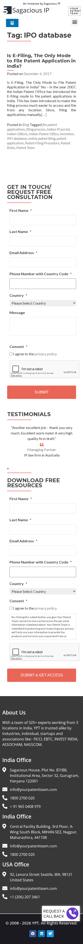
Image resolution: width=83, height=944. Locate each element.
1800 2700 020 (22, 798)
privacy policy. (46, 354)
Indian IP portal (58, 129)
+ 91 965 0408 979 (25, 806)
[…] (44, 114)
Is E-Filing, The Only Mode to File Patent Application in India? (41, 61)
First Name (20, 210)
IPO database (17, 138)
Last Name (20, 231)
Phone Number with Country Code (40, 274)
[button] (74, 22)
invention (67, 134)
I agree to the (35, 354)
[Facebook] (32, 933)
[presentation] (44, 369)
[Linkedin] (41, 933)
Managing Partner (41, 449)
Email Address (23, 252)
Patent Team (25, 147)
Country (18, 295)
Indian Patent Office (43, 134)
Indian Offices (17, 134)
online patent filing (41, 138)
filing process (35, 129)
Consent (18, 346)
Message (17, 312)
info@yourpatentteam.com (33, 789)
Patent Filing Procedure (42, 143)
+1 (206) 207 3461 (25, 896)
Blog (25, 124)
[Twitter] (50, 933)
